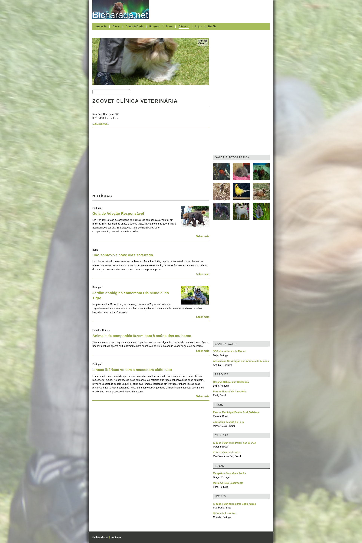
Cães (201, 43)
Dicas (116, 26)
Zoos (169, 26)
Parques (154, 26)
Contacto (115, 537)
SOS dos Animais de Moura (229, 351)
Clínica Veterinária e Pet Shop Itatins (234, 503)
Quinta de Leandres (224, 513)
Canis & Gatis (134, 26)
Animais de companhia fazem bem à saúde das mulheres (141, 336)
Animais (101, 26)
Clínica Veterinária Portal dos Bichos (234, 442)
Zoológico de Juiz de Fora (228, 422)
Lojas (198, 26)
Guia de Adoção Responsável (118, 213)
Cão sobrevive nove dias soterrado (122, 255)
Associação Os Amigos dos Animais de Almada (241, 361)
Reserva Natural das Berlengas (231, 382)
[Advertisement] (211, 9)
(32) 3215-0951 (100, 123)
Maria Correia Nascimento (228, 482)
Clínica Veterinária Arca (226, 452)
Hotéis (212, 26)
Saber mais (202, 236)
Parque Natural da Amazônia (229, 391)
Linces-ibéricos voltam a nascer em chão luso (132, 370)
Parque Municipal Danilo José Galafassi (236, 412)
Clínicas (184, 26)
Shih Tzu (202, 41)
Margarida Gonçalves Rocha (229, 473)
